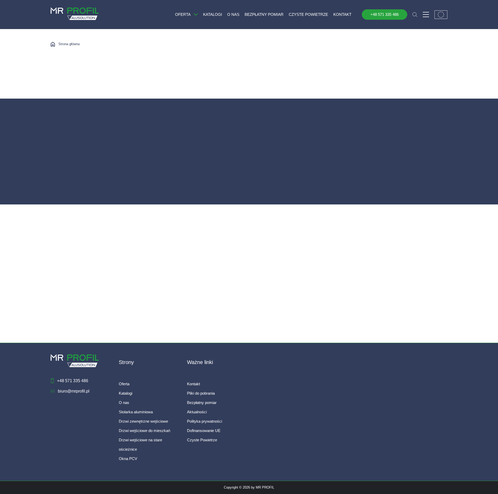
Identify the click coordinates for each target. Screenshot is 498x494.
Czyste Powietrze (202, 440)
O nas (124, 402)
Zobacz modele (72, 211)
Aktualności (197, 412)
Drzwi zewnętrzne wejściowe (143, 421)
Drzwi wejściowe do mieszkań (144, 430)
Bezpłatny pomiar (202, 402)
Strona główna (69, 44)
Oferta (124, 384)
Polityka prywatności (204, 421)
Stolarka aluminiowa (136, 412)
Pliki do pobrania (201, 393)
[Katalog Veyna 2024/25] (73, 188)
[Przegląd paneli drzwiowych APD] (174, 188)
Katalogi (125, 393)
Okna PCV (128, 458)
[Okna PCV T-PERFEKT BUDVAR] (174, 327)
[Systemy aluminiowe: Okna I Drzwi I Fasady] (73, 327)
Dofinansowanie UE (203, 430)
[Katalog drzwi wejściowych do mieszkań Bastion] (274, 188)
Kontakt (193, 384)
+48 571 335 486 (384, 14)
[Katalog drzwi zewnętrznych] (375, 188)
